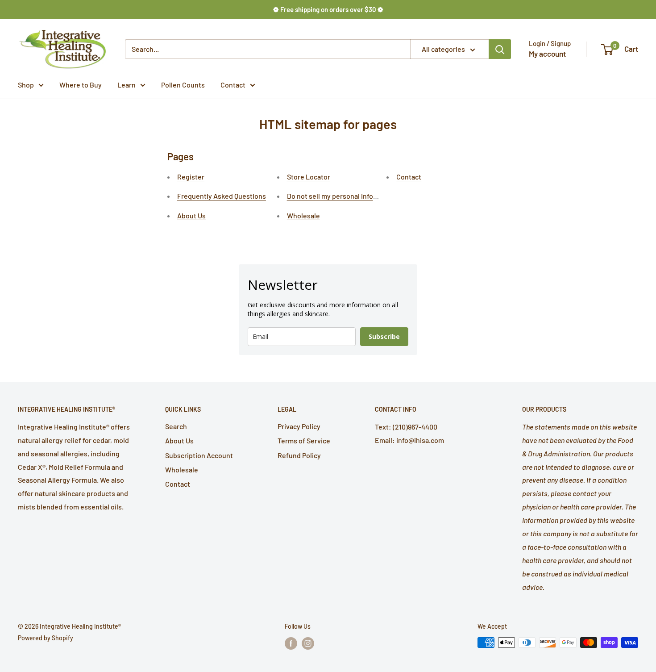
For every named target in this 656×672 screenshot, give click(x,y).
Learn (126, 84)
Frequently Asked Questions (221, 196)
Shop (26, 84)
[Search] (500, 49)
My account (547, 53)
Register (190, 176)
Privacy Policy (299, 426)
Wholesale (303, 215)
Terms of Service (304, 440)
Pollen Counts (183, 84)
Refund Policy (299, 455)
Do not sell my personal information (342, 196)
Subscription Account (199, 455)
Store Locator (308, 176)
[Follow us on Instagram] (308, 643)
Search (176, 426)
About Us (191, 215)
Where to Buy (80, 84)
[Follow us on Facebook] (291, 643)
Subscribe (384, 336)
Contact (232, 84)
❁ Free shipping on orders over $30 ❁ (328, 9)
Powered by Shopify (45, 638)
